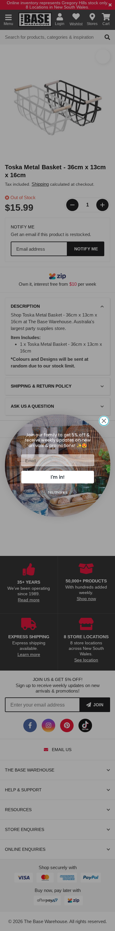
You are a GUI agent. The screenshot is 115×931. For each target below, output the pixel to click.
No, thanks (57, 492)
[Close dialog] (104, 420)
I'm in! (58, 477)
